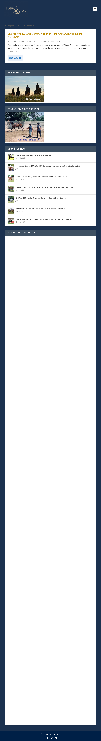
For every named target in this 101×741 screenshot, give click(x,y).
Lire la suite (15, 58)
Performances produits (46, 41)
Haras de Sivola (54, 734)
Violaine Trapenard (18, 41)
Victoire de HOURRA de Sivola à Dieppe (33, 155)
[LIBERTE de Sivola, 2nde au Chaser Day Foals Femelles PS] (11, 178)
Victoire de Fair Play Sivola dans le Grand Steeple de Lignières (44, 219)
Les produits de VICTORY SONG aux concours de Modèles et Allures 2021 (48, 166)
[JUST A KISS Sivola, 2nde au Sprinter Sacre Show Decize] (11, 199)
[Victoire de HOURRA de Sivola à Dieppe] (11, 157)
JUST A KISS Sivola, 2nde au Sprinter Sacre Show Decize (41, 198)
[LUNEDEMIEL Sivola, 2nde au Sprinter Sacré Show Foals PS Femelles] (11, 189)
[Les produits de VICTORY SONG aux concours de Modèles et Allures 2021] (11, 167)
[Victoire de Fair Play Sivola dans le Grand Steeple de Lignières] (11, 221)
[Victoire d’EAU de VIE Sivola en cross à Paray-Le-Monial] (11, 210)
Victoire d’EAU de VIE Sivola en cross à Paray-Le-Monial (41, 208)
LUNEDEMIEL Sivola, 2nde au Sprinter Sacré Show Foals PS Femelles (46, 187)
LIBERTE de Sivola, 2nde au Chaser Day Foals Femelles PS (41, 176)
